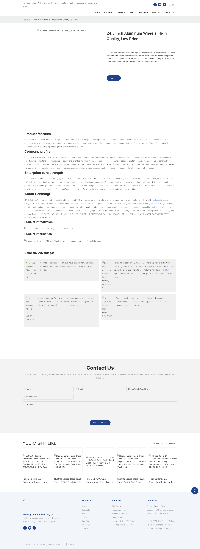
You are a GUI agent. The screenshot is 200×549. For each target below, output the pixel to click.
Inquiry (114, 78)
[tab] (100, 126)
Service (164, 443)
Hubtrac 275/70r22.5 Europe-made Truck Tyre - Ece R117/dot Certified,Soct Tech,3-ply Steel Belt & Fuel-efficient (100, 481)
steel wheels (156, 207)
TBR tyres (166, 270)
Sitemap (71, 544)
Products (155, 443)
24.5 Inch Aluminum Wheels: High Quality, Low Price (56, 20)
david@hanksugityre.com (163, 510)
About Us (172, 443)
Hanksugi (27, 20)
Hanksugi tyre (158, 200)
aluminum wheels (121, 157)
